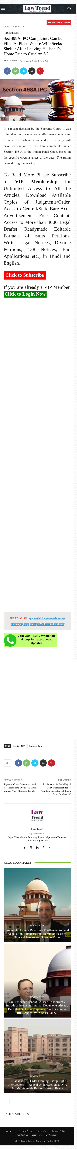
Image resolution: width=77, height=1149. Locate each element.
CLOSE (70, 22)
